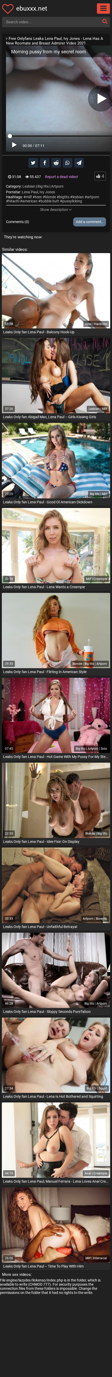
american (30, 201)
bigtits (64, 197)
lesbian (78, 197)
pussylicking (72, 201)
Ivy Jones (47, 192)
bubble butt (50, 201)
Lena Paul (30, 192)
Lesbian (28, 186)
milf (29, 197)
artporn (93, 197)
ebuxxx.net (31, 8)
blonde (50, 197)
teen (38, 197)
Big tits (43, 186)
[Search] (104, 21)
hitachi (13, 201)
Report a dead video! (61, 177)
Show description (54, 210)
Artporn (57, 186)
